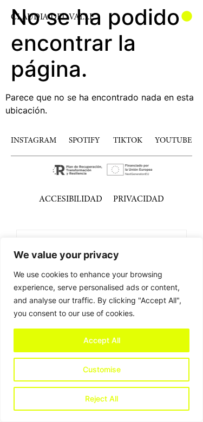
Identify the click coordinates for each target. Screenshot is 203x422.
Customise (102, 369)
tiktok (127, 141)
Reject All (101, 398)
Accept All (101, 340)
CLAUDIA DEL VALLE (52, 17)
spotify (84, 141)
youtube (173, 141)
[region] (101, 329)
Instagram (33, 141)
